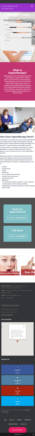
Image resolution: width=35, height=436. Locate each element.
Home (5, 420)
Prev (1, 266)
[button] (17, 341)
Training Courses (13, 424)
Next (33, 266)
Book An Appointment (17, 218)
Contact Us (23, 424)
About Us (11, 420)
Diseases (19, 420)
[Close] (24, 327)
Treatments (27, 420)
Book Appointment (17, 430)
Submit (26, 53)
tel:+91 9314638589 (17, 236)
